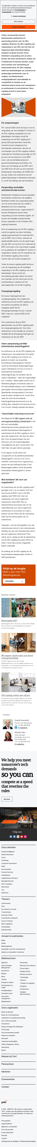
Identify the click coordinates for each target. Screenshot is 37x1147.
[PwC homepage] (4, 1103)
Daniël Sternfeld (22, 720)
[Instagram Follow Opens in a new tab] (25, 837)
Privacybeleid (20, 10)
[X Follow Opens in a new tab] (18, 837)
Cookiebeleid (6, 12)
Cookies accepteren (18, 27)
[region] (18, 15)
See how (7, 799)
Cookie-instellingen (19, 16)
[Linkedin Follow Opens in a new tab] (16, 727)
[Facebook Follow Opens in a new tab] (14, 837)
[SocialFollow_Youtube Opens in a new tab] (21, 837)
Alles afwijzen (18, 21)
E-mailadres (22, 728)
